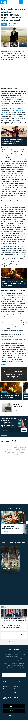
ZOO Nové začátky (9, 658)
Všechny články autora (17, 409)
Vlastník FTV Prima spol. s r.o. (7, 698)
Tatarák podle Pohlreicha (18, 663)
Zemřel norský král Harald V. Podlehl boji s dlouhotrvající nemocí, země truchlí (12, 626)
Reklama (5, 686)
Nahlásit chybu (6, 700)
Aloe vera (7, 665)
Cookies (5, 694)
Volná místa (5, 684)
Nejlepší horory (7, 654)
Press (15, 684)
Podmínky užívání (7, 691)
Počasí (11, 656)
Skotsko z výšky (6, 568)
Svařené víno (7, 663)
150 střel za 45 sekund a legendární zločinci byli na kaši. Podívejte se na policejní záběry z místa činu (12, 141)
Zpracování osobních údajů (18, 691)
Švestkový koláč (19, 670)
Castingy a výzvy (17, 686)
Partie (7, 656)
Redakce (16, 697)
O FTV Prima (6, 681)
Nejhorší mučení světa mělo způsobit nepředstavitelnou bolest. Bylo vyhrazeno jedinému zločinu (13, 283)
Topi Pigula (11, 25)
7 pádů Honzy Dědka (11, 661)
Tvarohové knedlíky (19, 667)
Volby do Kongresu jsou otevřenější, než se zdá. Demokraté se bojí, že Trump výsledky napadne (13, 619)
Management (17, 681)
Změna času (22, 654)
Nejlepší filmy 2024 (18, 652)
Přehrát (5, 566)
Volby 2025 (19, 661)
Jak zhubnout (8, 652)
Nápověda (16, 694)
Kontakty (16, 688)
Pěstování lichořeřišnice (17, 665)
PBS (5, 364)
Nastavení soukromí (18, 700)
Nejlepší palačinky (9, 670)
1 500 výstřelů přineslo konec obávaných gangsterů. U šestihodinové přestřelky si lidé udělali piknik (10, 397)
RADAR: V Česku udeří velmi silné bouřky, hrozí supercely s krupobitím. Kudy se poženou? (13, 634)
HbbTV (4, 688)
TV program (15, 654)
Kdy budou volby (18, 656)
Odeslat (24, 430)
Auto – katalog (19, 658)
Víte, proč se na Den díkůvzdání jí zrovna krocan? (11, 527)
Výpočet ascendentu (9, 667)
